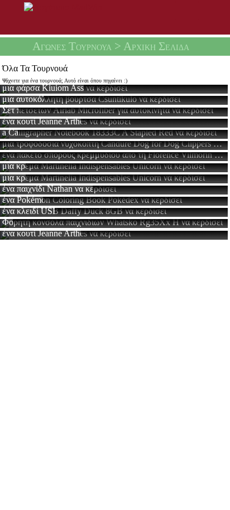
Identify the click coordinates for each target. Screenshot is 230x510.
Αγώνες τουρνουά (72, 46)
